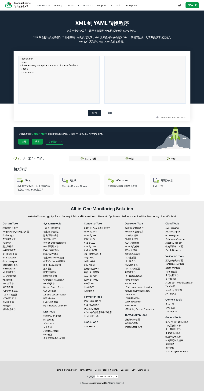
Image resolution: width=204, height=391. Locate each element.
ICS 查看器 (8, 287)
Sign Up (192, 5)
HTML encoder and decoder (138, 287)
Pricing (58, 5)
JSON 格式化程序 (92, 301)
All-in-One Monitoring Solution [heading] (102, 208)
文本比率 (169, 304)
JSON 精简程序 (132, 243)
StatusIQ (165, 216)
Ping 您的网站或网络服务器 (16, 231)
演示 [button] (37, 141)
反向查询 (47, 327)
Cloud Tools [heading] (172, 223)
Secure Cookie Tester (53, 287)
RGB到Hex (89, 283)
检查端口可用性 (50, 231)
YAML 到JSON (90, 276)
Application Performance (122, 216)
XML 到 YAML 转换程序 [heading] (102, 23)
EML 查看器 (8, 283)
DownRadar (89, 326)
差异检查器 (130, 272)
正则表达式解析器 (174, 260)
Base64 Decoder (133, 301)
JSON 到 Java (90, 231)
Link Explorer (171, 311)
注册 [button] (24, 141)
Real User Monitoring (148, 216)
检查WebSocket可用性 (54, 261)
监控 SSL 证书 (49, 239)
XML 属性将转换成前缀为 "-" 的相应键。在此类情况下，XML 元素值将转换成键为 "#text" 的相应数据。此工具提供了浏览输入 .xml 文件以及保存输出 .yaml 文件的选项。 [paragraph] (102, 39)
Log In (179, 5)
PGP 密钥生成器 (10, 291)
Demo (70, 5)
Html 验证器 (171, 271)
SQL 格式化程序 (91, 308)
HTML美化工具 (91, 316)
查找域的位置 (9, 239)
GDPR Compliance (140, 370)
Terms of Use (86, 370)
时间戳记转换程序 (174, 340)
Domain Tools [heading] (10, 223)
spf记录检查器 (9, 276)
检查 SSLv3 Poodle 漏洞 (54, 243)
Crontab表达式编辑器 (53, 280)
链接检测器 (170, 279)
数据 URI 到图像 (91, 272)
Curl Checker (49, 291)
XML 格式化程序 (92, 305)
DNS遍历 (47, 334)
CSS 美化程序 (131, 239)
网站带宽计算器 (173, 325)
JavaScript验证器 (173, 290)
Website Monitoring (38, 216)
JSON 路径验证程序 (174, 264)
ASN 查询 (7, 305)
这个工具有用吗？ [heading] (34, 158)
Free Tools (115, 5)
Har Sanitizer (130, 283)
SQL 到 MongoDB (92, 254)
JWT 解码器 (170, 294)
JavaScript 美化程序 (134, 231)
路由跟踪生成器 (50, 235)
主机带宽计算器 (173, 329)
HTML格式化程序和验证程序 (97, 312)
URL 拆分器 (130, 261)
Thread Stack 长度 (133, 327)
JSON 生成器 (131, 250)
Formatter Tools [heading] (93, 296)
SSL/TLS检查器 (10, 254)
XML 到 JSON (90, 250)
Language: (90, 376)
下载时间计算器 (173, 333)
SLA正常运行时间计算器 (177, 322)
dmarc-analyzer (10, 261)
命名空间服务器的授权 (54, 338)
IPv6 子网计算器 (51, 250)
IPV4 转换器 (49, 283)
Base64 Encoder (132, 298)
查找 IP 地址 (8, 235)
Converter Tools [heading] (93, 223)
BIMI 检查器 (8, 302)
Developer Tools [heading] (134, 223)
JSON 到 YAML (91, 280)
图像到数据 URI (91, 268)
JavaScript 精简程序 (134, 228)
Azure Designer (172, 231)
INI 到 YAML (89, 261)
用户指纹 (169, 347)
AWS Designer (172, 228)
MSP (173, 216)
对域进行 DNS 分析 (52, 316)
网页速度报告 (49, 272)
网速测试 (169, 344)
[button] (88, 158)
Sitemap (124, 370)
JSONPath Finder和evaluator (179, 282)
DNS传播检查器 (10, 265)
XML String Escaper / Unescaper (140, 309)
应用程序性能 (38, 133)
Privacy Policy (70, 370)
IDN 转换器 (89, 291)
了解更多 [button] (53, 141)
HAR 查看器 (130, 257)
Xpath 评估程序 (172, 268)
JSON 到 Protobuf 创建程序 (97, 228)
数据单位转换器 (173, 336)
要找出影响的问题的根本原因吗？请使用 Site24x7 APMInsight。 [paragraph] (61, 133)
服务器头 (47, 268)
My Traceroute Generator (55, 305)
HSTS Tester (49, 298)
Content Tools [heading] (173, 299)
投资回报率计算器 (174, 246)
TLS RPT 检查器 (10, 294)
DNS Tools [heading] (49, 311)
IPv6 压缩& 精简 (50, 302)
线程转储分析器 (132, 319)
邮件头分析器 (9, 309)
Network (102, 216)
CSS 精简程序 (131, 235)
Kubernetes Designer (175, 239)
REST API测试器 (132, 268)
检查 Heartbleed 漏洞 (53, 257)
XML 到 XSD (89, 243)
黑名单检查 (8, 246)
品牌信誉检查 (9, 250)
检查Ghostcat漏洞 (52, 265)
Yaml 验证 (170, 286)
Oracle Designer (173, 250)
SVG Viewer (130, 305)
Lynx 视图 (170, 308)
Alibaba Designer (173, 243)
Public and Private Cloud (83, 216)
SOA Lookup (49, 323)
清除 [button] (109, 112)
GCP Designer (172, 235)
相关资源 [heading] (20, 169)
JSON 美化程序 (132, 246)
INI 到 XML (89, 257)
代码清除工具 (131, 265)
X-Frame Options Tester (54, 294)
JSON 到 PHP (90, 235)
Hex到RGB (89, 287)
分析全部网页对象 (52, 228)
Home (58, 370)
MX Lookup (48, 319)
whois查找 (7, 280)
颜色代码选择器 (132, 254)
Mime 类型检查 (132, 280)
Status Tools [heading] (91, 322)
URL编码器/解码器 (133, 276)
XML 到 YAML (90, 246)
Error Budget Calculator (176, 351)
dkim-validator (9, 257)
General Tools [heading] (173, 317)
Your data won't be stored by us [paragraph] (173, 117)
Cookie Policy (101, 370)
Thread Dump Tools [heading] (136, 315)
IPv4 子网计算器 (51, 246)
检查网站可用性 (10, 228)
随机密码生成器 (50, 254)
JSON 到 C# (89, 239)
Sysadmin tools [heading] (52, 223)
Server (65, 216)
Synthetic (56, 216)
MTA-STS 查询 (9, 298)
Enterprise (131, 5)
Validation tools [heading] (174, 256)
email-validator (9, 268)
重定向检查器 (171, 275)
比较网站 (7, 243)
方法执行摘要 (131, 323)
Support (101, 5)
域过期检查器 (9, 272)
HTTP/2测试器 (50, 276)
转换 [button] (94, 112)
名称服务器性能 (50, 331)
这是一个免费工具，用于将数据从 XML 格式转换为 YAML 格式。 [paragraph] (102, 30)
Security (114, 370)
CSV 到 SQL (89, 265)
